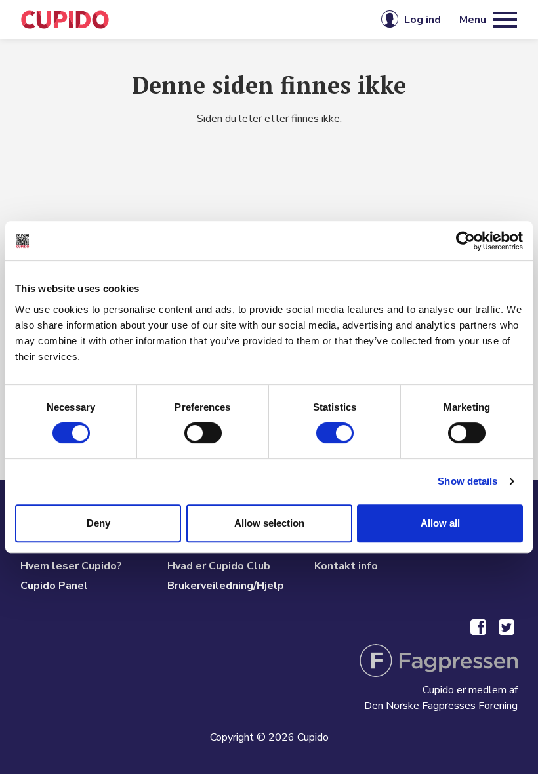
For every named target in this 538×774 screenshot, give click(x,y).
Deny (98, 523)
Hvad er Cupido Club (218, 566)
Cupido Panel (54, 586)
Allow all (440, 523)
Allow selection (269, 523)
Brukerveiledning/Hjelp (225, 586)
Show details (467, 481)
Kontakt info (346, 566)
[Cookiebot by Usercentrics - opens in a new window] (465, 241)
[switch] (203, 432)
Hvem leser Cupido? (71, 566)
